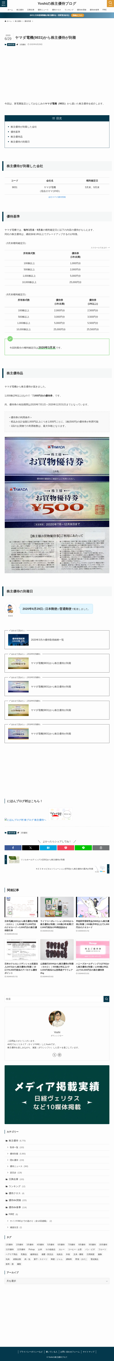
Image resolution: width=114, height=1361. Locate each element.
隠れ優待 (17, 1160)
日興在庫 (16, 1179)
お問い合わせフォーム (70, 1352)
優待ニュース (19, 1166)
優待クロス (16, 1193)
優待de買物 (18, 1200)
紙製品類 (17, 1259)
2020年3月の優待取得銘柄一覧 (47, 640)
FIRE (13, 1214)
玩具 (8, 1259)
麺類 (19, 1264)
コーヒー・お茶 (75, 1249)
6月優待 (61, 1244)
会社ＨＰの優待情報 (57, 197)
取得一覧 (17, 1147)
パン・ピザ (90, 1249)
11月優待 (10, 1249)
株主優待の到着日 (20, 141)
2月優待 (19, 1244)
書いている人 (51, 1352)
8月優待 (82, 1244)
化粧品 (59, 1254)
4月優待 (40, 1244)
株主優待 (17, 1140)
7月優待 (71, 1244)
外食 (68, 1254)
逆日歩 (16, 1172)
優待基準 (15, 132)
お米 (40, 1249)
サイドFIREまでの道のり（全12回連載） (31, 1221)
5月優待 (50, 1244)
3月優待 (23, 44)
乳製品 (24, 1254)
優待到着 (11, 44)
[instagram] (59, 1055)
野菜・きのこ (81, 1259)
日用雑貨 (90, 1254)
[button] (13, 847)
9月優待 (92, 1244)
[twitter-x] (54, 1055)
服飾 (100, 1254)
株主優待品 (17, 136)
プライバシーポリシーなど (31, 1352)
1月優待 (9, 1244)
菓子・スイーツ (40, 1259)
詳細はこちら (78, 15)
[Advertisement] (57, 71)
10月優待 (103, 1244)
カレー (62, 1249)
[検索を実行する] (106, 999)
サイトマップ (88, 1352)
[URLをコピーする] (100, 847)
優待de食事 (18, 1207)
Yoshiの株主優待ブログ (57, 3)
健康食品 (34, 1254)
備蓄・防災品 (47, 1254)
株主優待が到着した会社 (24, 127)
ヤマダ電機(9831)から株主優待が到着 (51, 663)
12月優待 (21, 1249)
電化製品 (94, 1259)
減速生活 (16, 1227)
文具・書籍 (78, 1254)
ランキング (17, 1186)
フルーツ (102, 1249)
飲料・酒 (10, 1264)
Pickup (32, 1249)
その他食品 (50, 1249)
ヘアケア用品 (11, 1254)
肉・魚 (27, 1259)
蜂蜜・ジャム (56, 1259)
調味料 (69, 1259)
